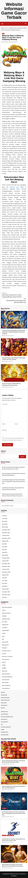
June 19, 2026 (9, 335)
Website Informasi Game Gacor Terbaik (14, 11)
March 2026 (5, 527)
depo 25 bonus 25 (5, 700)
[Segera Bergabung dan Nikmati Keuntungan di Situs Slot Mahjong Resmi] (14, 775)
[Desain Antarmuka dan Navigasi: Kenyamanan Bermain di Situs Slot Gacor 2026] (14, 750)
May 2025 (4, 549)
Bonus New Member (7, 607)
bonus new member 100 (7, 716)
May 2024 (4, 583)
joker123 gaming (5, 697)
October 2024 (5, 569)
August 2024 (5, 575)
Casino (3, 610)
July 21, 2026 (9, 816)
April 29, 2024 (13, 41)
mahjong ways (14, 187)
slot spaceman (5, 659)
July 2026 (4, 515)
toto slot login (4, 721)
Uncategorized (6, 688)
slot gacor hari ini (6, 650)
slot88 (3, 665)
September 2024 (6, 572)
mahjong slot (5, 624)
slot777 (4, 662)
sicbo (3, 636)
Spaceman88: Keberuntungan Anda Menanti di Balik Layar (16, 300)
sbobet (4, 633)
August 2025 (5, 541)
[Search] (25, 23)
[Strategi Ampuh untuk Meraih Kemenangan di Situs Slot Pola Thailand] (14, 347)
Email (16, 424)
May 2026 (4, 521)
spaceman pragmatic (7, 676)
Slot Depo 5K (5, 645)
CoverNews (21, 873)
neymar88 (4, 627)
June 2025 (4, 546)
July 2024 (4, 577)
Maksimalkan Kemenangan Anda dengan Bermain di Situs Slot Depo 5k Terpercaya (12, 494)
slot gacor (4, 647)
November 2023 (6, 594)
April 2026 (4, 524)
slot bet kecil (4, 705)
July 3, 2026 (9, 867)
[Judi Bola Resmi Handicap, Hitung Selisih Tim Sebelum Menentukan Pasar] (14, 828)
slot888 (4, 668)
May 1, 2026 (9, 361)
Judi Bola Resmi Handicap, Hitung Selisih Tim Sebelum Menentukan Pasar (13, 488)
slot (2, 724)
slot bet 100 (4, 694)
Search (3, 451)
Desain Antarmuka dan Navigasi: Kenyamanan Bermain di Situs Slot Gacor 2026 (13, 468)
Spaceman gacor (6, 673)
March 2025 (5, 555)
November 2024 (6, 566)
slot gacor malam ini (6, 726)
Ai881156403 (6, 41)
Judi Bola (4, 616)
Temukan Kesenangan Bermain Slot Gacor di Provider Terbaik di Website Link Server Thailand (13, 332)
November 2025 (6, 532)
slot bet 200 (5, 642)
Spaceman (4, 671)
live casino (4, 621)
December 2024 (6, 563)
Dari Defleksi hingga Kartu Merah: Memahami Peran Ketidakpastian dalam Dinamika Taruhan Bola (13, 481)
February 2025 (5, 558)
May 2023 (4, 597)
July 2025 (4, 544)
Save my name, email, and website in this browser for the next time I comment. (13, 439)
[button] (2, 23)
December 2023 (6, 591)
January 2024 (5, 589)
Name (4, 424)
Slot (3, 33)
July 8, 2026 (9, 842)
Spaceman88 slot (6, 685)
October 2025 (5, 535)
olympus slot (4, 719)
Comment (5, 404)
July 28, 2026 (9, 789)
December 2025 (6, 529)
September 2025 (6, 538)
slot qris (4, 653)
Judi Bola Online (6, 618)
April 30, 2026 (9, 387)
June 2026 (4, 518)
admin (4, 335)
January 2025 (5, 560)
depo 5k (3, 692)
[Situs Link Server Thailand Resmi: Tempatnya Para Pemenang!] (14, 373)
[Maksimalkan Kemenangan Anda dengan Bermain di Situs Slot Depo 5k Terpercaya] (14, 854)
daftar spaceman (6, 613)
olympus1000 (5, 630)
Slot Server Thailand (7, 656)
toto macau (4, 702)
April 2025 (4, 552)
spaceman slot (5, 679)
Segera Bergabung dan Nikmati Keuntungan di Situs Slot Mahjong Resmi (13, 474)
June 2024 (4, 580)
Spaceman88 (5, 682)
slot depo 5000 (4, 734)
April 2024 (4, 586)
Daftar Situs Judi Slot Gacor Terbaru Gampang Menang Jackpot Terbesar (12, 295)
